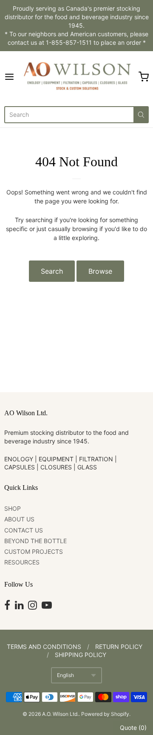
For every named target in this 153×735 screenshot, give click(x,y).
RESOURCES (22, 562)
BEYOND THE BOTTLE (35, 540)
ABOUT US (19, 519)
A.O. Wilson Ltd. (60, 714)
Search (52, 271)
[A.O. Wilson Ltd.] (77, 76)
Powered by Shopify (105, 714)
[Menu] (11, 77)
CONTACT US (23, 530)
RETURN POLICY (118, 646)
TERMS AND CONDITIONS (44, 646)
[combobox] (68, 114)
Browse (100, 271)
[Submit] (141, 114)
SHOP (12, 508)
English (65, 675)
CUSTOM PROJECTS (33, 551)
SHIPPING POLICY (80, 654)
